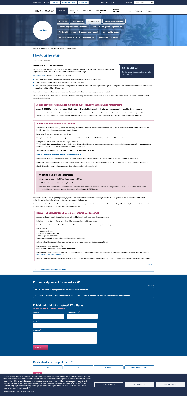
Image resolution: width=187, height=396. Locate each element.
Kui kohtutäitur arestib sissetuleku (52, 269)
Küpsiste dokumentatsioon (25, 391)
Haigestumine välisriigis (114, 21)
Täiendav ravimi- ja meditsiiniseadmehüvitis (76, 37)
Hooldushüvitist (39, 75)
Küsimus (36, 330)
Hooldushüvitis (93, 21)
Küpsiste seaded (109, 385)
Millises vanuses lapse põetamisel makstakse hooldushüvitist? (63, 290)
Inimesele (62, 10)
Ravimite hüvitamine (111, 32)
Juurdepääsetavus (68, 3)
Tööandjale (74, 10)
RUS (112, 2)
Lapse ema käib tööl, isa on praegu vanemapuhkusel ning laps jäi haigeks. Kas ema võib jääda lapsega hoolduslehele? (85, 295)
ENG (107, 2)
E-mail (35, 321)
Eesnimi (36, 312)
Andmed (149, 11)
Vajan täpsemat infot (139, 367)
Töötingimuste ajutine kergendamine (107, 27)
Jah (48, 367)
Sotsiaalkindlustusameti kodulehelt (49, 254)
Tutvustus (63, 21)
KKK (129, 11)
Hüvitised (42, 30)
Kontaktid (129, 3)
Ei (78, 367)
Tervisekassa (100, 10)
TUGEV (46, 3)
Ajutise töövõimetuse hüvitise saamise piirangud (78, 32)
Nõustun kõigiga (170, 385)
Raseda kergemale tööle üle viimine (73, 27)
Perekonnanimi (73, 312)
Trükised (138, 11)
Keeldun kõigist (139, 385)
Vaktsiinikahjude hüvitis (108, 37)
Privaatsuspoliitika (9, 391)
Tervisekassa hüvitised (57, 49)
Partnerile (87, 10)
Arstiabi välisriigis (116, 10)
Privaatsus (83, 3)
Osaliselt (108, 367)
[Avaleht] (43, 11)
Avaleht (35, 49)
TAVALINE (55, 3)
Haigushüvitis (77, 21)
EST (102, 2)
